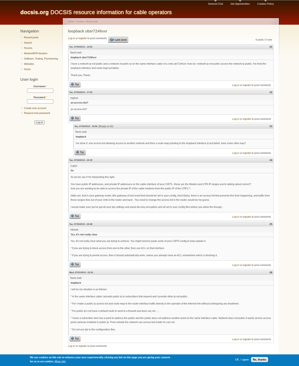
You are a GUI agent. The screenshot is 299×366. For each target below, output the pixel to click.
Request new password (37, 113)
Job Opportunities (240, 3)
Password (40, 97)
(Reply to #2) (105, 126)
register (83, 38)
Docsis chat (92, 21)
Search (28, 42)
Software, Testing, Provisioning (41, 58)
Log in (71, 38)
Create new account (35, 108)
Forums (28, 48)
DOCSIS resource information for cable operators (96, 12)
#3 (271, 126)
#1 (271, 46)
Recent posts (31, 37)
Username (40, 86)
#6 (271, 272)
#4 (271, 160)
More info (60, 361)
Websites (29, 64)
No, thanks (259, 359)
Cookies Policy (265, 3)
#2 (271, 92)
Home (27, 69)
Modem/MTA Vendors (35, 53)
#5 (271, 224)
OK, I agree (242, 359)
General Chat (215, 3)
